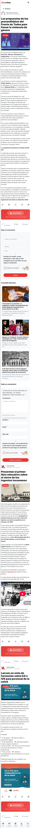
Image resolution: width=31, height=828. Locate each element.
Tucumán (5, 35)
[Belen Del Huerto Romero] (3, 13)
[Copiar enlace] (28, 204)
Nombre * (5, 420)
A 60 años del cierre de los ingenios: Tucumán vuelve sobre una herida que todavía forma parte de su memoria (15, 370)
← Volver (7, 9)
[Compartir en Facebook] (2, 204)
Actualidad (6, 686)
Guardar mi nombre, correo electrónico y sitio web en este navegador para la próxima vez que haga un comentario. (15, 260)
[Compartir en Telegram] (22, 204)
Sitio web (5, 434)
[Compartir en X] (9, 204)
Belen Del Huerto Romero (12, 13)
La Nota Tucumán (10, 466)
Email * (4, 427)
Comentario (6, 398)
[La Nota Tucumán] (3, 467)
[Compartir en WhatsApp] (15, 204)
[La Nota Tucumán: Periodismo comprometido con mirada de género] (6, 2)
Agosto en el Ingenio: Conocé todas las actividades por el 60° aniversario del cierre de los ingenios (15, 338)
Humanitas (10, 572)
